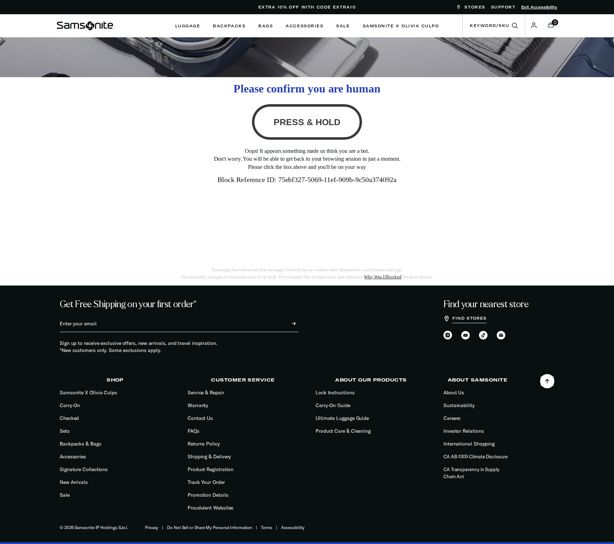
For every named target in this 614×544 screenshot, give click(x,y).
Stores (474, 7)
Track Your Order (206, 482)
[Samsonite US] (85, 25)
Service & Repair (206, 392)
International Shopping (469, 444)
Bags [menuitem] (265, 25)
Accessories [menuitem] (304, 25)
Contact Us (200, 418)
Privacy (151, 527)
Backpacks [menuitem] (229, 25)
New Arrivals (74, 482)
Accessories (73, 456)
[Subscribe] (287, 323)
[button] (533, 25)
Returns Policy (204, 444)
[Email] (501, 335)
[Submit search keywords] (515, 26)
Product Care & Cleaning (343, 431)
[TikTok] (483, 335)
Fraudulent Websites (210, 508)
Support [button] (503, 7)
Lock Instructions (335, 392)
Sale (65, 495)
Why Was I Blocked (383, 276)
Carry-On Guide (333, 405)
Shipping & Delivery (209, 456)
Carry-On (70, 405)
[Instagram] (447, 335)
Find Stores (469, 318)
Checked (69, 418)
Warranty (198, 405)
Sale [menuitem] (343, 25)
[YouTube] (465, 335)
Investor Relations (463, 431)
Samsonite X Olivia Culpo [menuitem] (401, 25)
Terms (266, 527)
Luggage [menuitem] (187, 25)
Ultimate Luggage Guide (342, 418)
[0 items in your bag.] (551, 25)
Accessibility (293, 527)
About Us (453, 392)
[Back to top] (547, 381)
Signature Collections (84, 469)
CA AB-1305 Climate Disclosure (475, 456)
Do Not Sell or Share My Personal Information (209, 527)
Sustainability (459, 405)
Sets (65, 431)
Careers (451, 418)
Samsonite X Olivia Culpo (88, 392)
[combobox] (494, 25)
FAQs (193, 431)
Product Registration (210, 469)
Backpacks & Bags (80, 444)
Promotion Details (208, 495)
